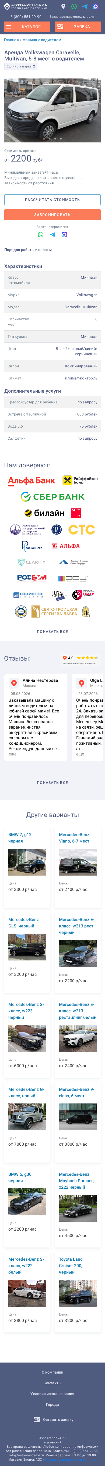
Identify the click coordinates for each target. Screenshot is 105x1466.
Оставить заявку (58, 1419)
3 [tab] (55, 138)
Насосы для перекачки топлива (71, 1459)
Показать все (52, 631)
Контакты (53, 1383)
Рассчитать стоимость (52, 200)
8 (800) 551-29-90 (25, 17)
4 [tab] (61, 138)
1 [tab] (44, 138)
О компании (53, 1372)
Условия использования (52, 1394)
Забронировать (52, 215)
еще (12, 754)
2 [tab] (49, 138)
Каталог (31, 26)
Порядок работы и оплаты (28, 250)
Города (52, 1404)
